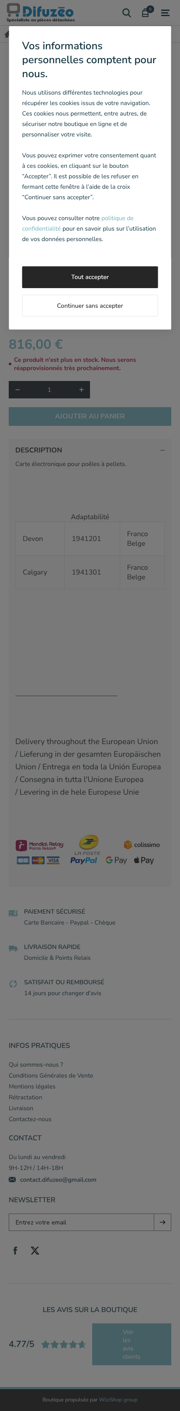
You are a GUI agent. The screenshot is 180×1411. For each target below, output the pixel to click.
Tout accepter (90, 277)
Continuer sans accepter (90, 306)
